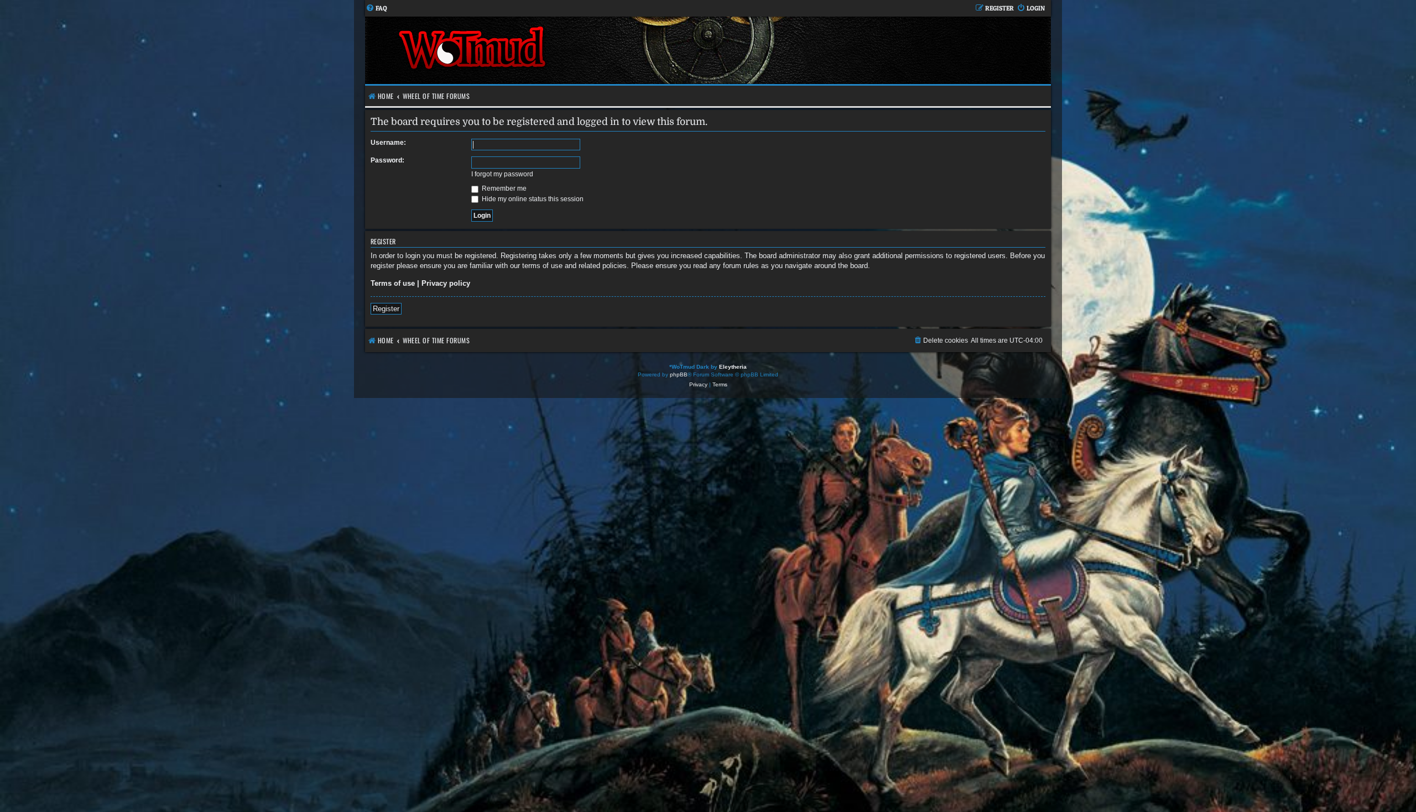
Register (386, 309)
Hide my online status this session (532, 199)
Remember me (503, 188)
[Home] (536, 50)
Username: (388, 142)
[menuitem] (376, 8)
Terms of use (393, 283)
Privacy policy (445, 283)
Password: (387, 160)
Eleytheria (733, 367)
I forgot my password (502, 174)
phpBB (679, 374)
